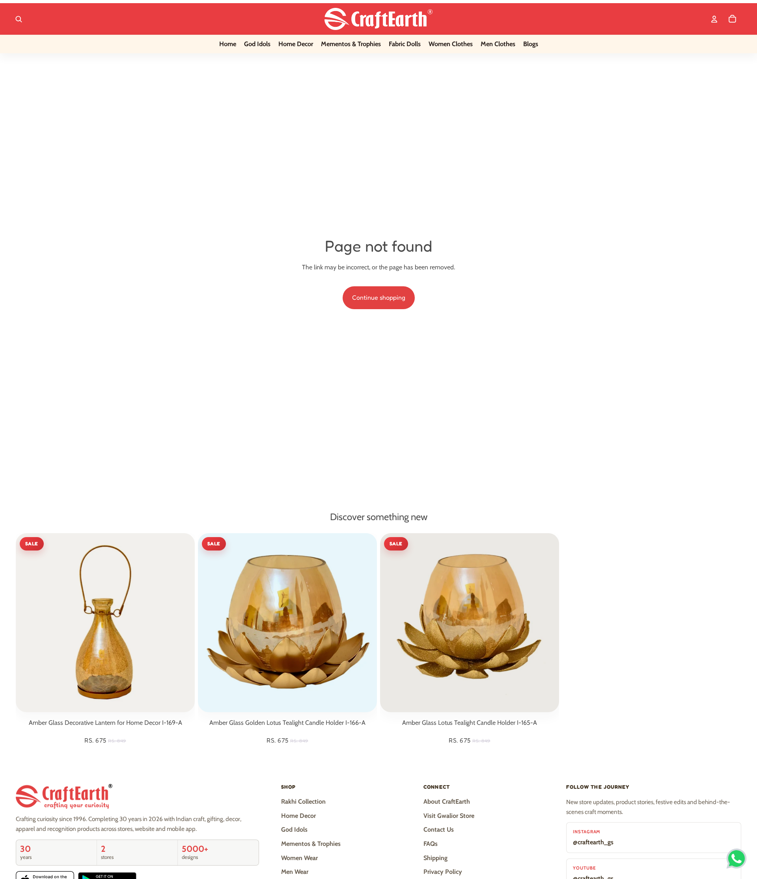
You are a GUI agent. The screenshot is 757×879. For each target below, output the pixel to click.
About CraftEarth (446, 801)
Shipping (435, 858)
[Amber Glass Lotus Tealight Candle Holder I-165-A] (469, 622)
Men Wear (294, 871)
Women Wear (299, 858)
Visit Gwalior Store (448, 815)
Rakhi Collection (303, 801)
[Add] (182, 700)
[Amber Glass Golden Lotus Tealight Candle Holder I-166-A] (287, 622)
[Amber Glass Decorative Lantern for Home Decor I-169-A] (105, 622)
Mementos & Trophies (311, 843)
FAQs (430, 843)
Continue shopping (378, 297)
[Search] (18, 19)
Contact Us (438, 829)
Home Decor (298, 815)
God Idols (294, 829)
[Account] (714, 19)
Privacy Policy (442, 871)
